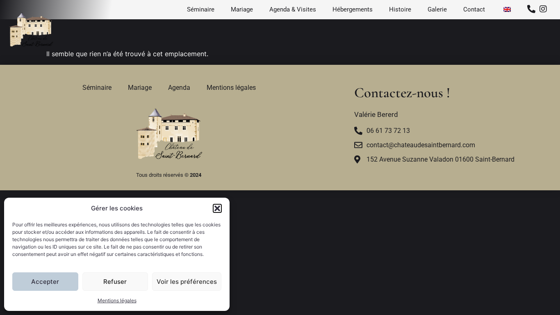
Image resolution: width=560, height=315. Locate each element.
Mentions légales (117, 300)
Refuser (115, 281)
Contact (474, 9)
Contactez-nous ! (403, 92)
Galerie (437, 9)
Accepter (45, 281)
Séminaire (200, 9)
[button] (217, 208)
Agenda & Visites (292, 9)
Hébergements (352, 9)
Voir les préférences (187, 281)
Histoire (400, 9)
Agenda (179, 87)
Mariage (242, 9)
